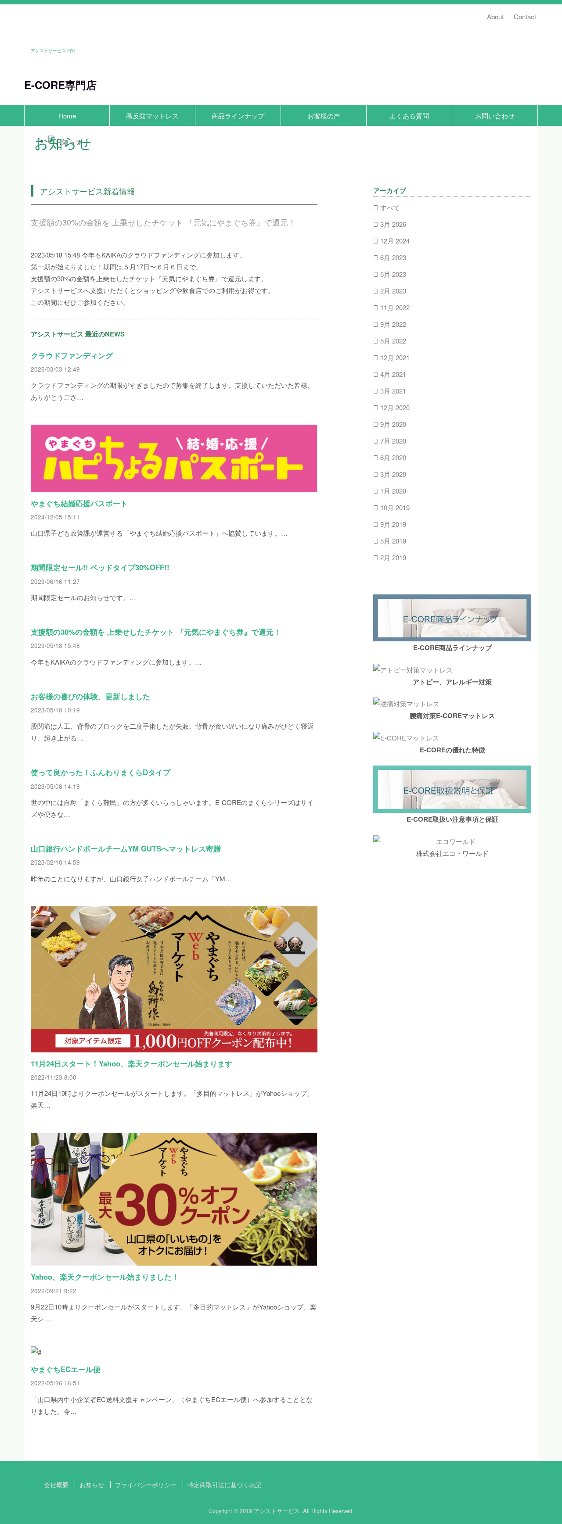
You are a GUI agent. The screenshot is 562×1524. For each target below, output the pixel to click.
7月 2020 (393, 440)
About (495, 16)
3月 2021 (393, 390)
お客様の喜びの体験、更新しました (90, 696)
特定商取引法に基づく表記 (224, 1484)
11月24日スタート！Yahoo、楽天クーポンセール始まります (131, 1063)
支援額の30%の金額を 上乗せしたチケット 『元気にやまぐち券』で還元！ (156, 631)
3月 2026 (393, 224)
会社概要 (56, 1484)
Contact (525, 16)
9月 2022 (393, 324)
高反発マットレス (152, 115)
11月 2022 (395, 307)
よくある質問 (409, 115)
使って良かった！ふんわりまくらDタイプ (100, 772)
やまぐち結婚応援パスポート (79, 503)
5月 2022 (393, 340)
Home (67, 115)
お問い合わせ (495, 115)
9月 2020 (393, 424)
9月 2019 (393, 524)
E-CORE (44, 84)
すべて (390, 207)
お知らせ (91, 1484)
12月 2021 (395, 357)
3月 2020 (393, 474)
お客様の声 (323, 115)
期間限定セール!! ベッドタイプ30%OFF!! (100, 567)
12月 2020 (395, 407)
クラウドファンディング (72, 355)
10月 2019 (395, 507)
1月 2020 (393, 490)
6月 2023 (393, 257)
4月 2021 (393, 374)
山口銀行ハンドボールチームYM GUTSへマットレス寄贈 (126, 848)
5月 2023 (393, 274)
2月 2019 (393, 557)
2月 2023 (393, 290)
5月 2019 (393, 540)
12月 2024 (395, 240)
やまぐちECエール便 (66, 1369)
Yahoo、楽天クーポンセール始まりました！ (105, 1276)
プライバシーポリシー (146, 1484)
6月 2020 (393, 457)
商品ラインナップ (238, 115)
